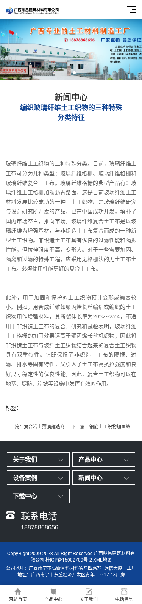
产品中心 (53, 599)
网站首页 (18, 599)
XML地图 (102, 559)
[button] (68, 72)
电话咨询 (124, 599)
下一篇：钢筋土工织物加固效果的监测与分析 (104, 426)
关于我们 (89, 599)
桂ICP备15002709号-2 (68, 559)
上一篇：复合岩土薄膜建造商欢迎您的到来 (38, 426)
